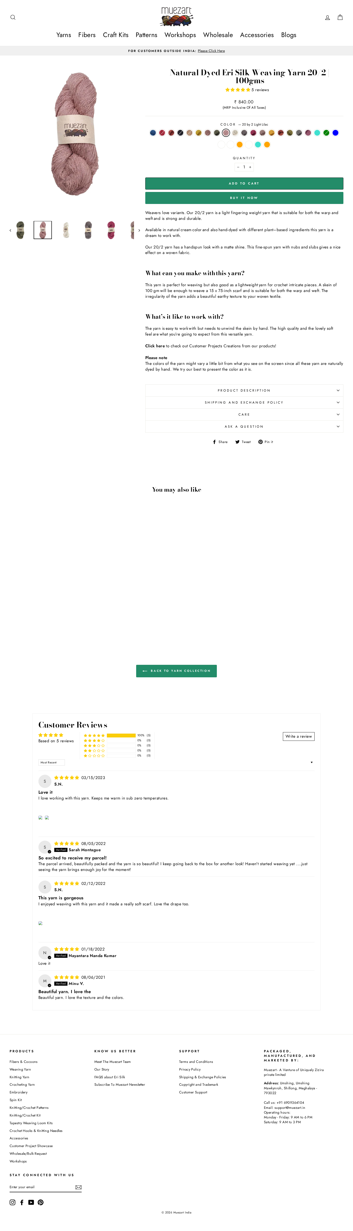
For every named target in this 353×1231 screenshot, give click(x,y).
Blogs (289, 34)
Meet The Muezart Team (112, 1061)
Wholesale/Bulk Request (28, 1153)
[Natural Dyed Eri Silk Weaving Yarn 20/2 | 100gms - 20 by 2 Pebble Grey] (33, 613)
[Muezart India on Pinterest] (40, 1202)
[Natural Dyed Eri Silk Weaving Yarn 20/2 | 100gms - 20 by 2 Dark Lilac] (52, 613)
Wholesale (218, 34)
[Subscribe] (78, 1187)
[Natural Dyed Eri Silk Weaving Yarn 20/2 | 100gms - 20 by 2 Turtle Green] (59, 613)
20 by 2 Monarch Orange (171, 132)
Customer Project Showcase (31, 1145)
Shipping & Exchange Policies (202, 1077)
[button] (238, 90)
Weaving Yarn (20, 1069)
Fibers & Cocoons (24, 1061)
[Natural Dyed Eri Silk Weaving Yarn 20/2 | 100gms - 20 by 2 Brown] (39, 613)
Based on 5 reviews (56, 741)
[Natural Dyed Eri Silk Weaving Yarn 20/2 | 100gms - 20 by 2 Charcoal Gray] (78, 613)
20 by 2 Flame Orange (267, 144)
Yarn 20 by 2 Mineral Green (326, 132)
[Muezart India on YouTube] (31, 1202)
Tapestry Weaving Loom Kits (31, 1123)
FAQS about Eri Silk (109, 1077)
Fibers (87, 34)
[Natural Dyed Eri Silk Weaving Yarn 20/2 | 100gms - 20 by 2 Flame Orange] (56, 624)
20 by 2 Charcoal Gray (244, 132)
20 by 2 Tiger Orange (239, 144)
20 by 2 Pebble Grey (180, 132)
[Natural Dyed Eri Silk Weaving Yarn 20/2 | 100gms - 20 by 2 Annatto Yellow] (20, 618)
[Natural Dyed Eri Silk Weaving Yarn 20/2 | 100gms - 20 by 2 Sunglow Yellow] (46, 613)
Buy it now (244, 198)
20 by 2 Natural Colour (235, 132)
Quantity (244, 158)
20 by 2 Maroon (308, 132)
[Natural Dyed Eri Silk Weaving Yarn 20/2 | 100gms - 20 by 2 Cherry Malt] (14, 618)
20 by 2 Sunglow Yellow (198, 132)
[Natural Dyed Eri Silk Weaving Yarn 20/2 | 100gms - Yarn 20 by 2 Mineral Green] (59, 618)
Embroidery (18, 1092)
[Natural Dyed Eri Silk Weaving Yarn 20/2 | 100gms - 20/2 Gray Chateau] (43, 624)
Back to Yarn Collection (180, 671)
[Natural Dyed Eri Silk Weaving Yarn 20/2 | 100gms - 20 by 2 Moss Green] (33, 618)
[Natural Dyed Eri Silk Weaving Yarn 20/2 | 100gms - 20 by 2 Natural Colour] (72, 613)
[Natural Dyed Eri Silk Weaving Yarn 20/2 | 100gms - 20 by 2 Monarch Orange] (26, 613)
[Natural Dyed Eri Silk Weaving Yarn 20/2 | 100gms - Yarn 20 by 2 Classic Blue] (65, 618)
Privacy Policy (190, 1069)
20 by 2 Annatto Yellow (271, 132)
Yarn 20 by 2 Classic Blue (335, 132)
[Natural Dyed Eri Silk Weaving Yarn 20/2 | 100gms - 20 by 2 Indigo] (14, 613)
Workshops (180, 34)
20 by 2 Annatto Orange (280, 132)
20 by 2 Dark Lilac (207, 132)
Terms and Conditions (196, 1061)
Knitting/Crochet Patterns (29, 1107)
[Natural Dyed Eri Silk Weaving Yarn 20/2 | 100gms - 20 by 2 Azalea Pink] (85, 613)
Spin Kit (16, 1100)
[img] (67, 777)
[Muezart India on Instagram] (12, 1202)
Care (244, 414)
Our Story (101, 1069)
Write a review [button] (299, 736)
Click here (155, 346)
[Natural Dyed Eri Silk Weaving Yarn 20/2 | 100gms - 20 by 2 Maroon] (46, 618)
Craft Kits (115, 34)
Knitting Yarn (20, 1077)
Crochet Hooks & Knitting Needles (36, 1130)
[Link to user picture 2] (47, 817)
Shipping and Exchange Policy (244, 402)
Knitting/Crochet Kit (25, 1115)
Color (244, 124)
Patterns (146, 34)
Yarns (63, 34)
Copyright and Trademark (198, 1084)
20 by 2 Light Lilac (226, 132)
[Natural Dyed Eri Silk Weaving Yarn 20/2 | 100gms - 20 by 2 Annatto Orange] (26, 618)
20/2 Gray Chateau (248, 144)
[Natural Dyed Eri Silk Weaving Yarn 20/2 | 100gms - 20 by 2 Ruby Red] (20, 613)
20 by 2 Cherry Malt (262, 132)
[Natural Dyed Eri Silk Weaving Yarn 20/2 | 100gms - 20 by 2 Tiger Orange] (85, 618)
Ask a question (244, 426)
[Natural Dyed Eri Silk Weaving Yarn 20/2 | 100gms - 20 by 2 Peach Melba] (78, 618)
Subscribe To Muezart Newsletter (119, 1084)
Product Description (244, 390)
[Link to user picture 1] (40, 817)
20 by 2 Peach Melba (230, 144)
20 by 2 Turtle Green (216, 132)
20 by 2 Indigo (153, 132)
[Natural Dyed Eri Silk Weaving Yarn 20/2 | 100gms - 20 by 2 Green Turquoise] (49, 624)
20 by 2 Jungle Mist (221, 144)
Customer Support (193, 1092)
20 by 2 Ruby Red (162, 132)
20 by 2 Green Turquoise (258, 144)
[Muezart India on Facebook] (22, 1202)
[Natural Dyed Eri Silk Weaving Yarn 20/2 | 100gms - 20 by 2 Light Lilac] (65, 613)
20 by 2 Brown (189, 132)
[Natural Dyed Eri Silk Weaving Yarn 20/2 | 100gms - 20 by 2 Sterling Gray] (39, 618)
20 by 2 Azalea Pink (253, 132)
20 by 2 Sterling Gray (299, 132)
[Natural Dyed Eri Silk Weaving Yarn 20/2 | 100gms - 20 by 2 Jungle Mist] (72, 618)
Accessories (257, 34)
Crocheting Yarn (22, 1084)
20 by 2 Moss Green (289, 132)
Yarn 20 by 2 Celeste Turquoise (317, 132)
